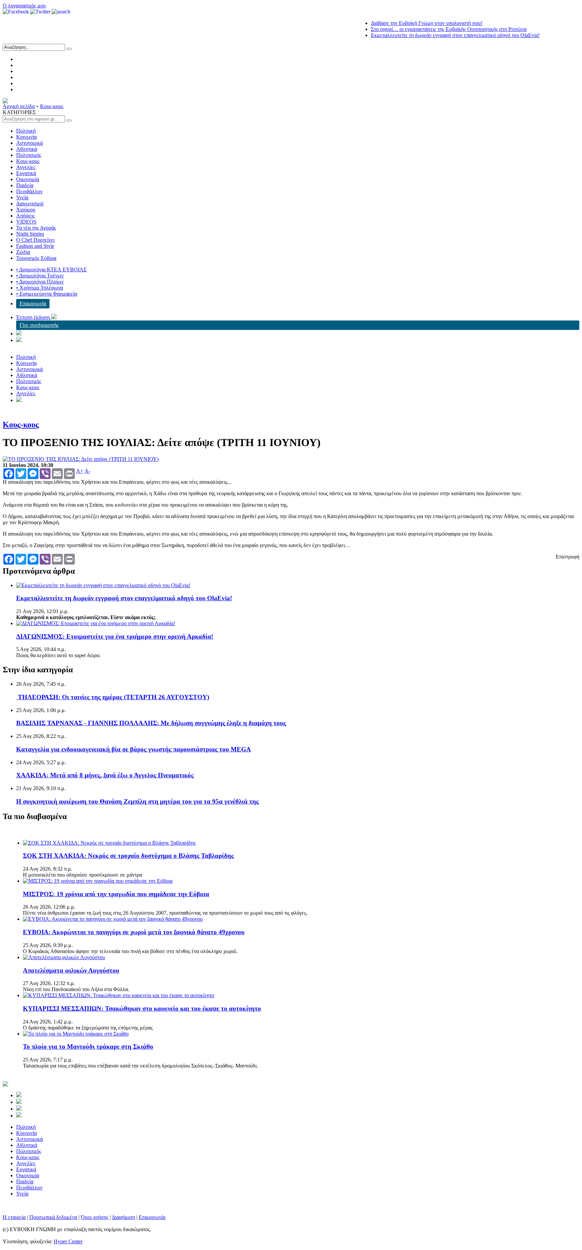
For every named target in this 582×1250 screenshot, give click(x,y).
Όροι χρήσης (94, 1217)
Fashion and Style (35, 246)
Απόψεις (25, 215)
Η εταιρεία (14, 1217)
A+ (79, 471)
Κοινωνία (26, 137)
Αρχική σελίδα (19, 106)
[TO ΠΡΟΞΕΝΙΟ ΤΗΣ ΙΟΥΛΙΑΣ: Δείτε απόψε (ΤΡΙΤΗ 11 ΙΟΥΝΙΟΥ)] (81, 459)
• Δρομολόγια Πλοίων (40, 281)
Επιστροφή (567, 557)
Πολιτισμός (28, 155)
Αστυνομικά (29, 143)
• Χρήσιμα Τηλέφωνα (39, 288)
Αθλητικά (26, 149)
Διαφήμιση (123, 1217)
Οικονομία (27, 179)
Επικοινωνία (33, 303)
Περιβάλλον (29, 191)
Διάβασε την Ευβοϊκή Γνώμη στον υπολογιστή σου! (407, 23)
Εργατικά (26, 173)
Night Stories (30, 234)
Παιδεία (24, 185)
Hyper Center (68, 1241)
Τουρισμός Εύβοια (36, 258)
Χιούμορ (25, 209)
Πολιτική (26, 131)
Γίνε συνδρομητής (39, 325)
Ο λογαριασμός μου (24, 5)
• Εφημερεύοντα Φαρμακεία (46, 294)
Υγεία (22, 197)
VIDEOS (26, 222)
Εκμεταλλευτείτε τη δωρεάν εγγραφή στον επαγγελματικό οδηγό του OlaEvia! (436, 35)
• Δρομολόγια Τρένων (40, 275)
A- (87, 471)
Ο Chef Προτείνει (35, 240)
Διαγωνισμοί (29, 203)
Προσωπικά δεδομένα (53, 1217)
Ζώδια (23, 252)
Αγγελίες (25, 167)
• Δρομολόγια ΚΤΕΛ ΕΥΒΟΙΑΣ (51, 269)
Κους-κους (51, 106)
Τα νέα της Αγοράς (36, 228)
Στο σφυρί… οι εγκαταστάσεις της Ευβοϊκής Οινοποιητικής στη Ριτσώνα (430, 29)
